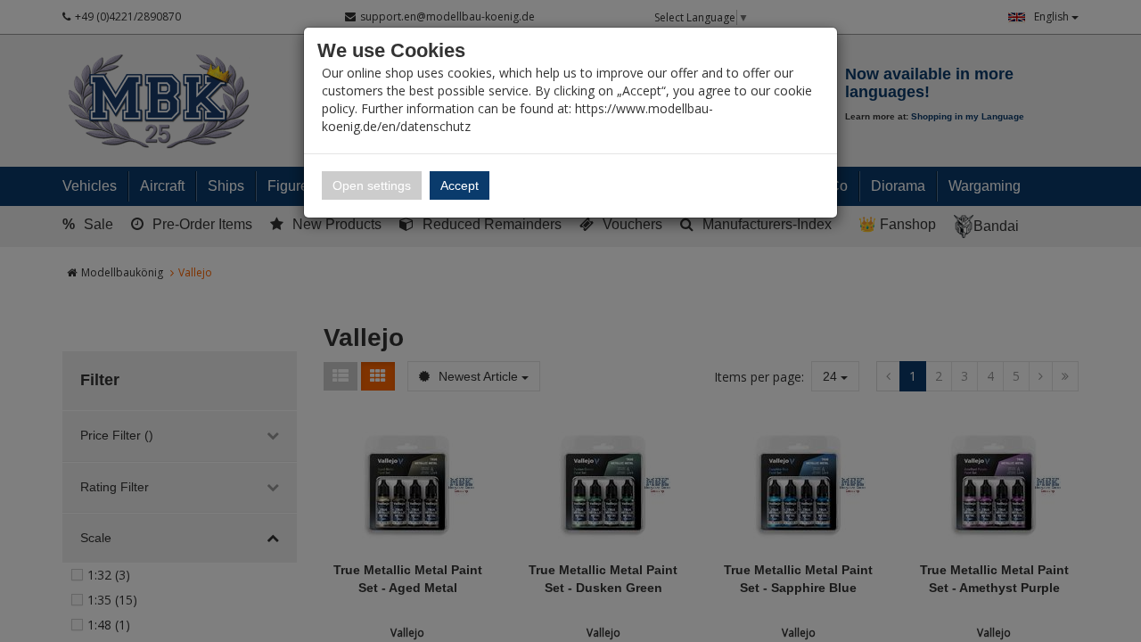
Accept (459, 185)
